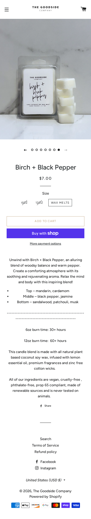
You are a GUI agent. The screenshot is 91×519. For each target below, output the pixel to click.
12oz (39, 202)
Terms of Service (45, 445)
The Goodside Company (52, 491)
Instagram (48, 468)
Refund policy (45, 452)
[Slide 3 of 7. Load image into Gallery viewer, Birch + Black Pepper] (41, 150)
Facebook (48, 462)
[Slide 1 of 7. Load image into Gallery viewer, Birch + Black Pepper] (32, 150)
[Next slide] (66, 150)
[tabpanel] (45, 78)
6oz (24, 202)
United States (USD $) (43, 480)
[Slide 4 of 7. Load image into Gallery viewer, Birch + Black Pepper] (45, 150)
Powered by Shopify (45, 496)
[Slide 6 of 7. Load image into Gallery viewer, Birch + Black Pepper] (54, 150)
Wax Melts (60, 202)
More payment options (45, 244)
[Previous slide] (25, 150)
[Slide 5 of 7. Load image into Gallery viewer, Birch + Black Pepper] (50, 150)
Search (45, 439)
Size (45, 193)
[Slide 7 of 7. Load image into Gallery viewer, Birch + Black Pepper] (59, 150)
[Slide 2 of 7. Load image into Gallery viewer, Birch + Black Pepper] (36, 150)
